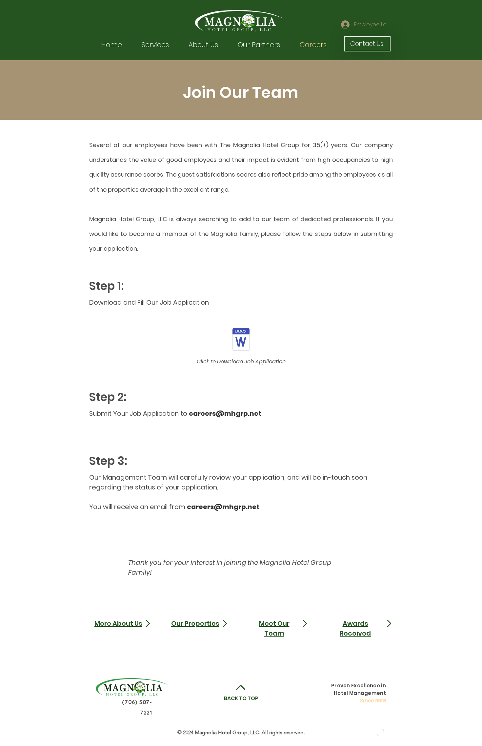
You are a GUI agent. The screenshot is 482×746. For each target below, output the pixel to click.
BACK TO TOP (241, 698)
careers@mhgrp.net (225, 413)
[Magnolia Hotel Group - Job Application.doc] (241, 340)
